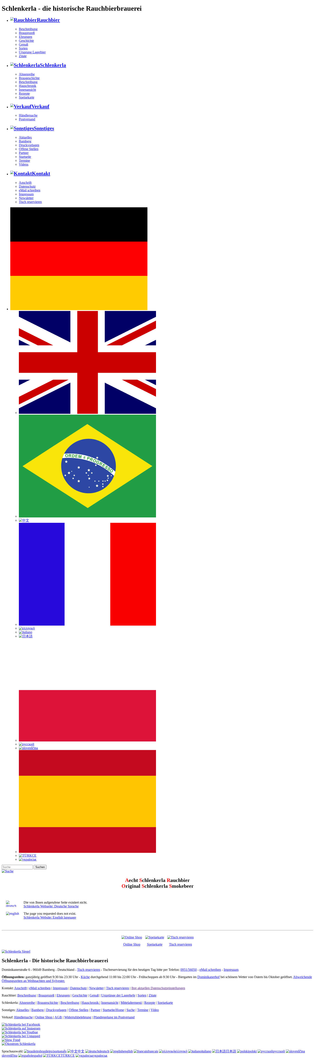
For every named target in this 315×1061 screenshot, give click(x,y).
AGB (58, 1017)
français (153, 1051)
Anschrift (25, 182)
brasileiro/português (53, 1051)
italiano (206, 1051)
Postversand (27, 119)
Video (155, 1010)
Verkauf (40, 106)
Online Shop (131, 944)
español (37, 1055)
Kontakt (41, 173)
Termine (24, 160)
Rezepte (24, 93)
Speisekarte (26, 97)
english (128, 1051)
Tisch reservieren (30, 202)
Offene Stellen (28, 149)
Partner (23, 153)
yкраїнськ (100, 1055)
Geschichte (26, 40)
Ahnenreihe (27, 74)
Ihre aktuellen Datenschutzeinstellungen (158, 988)
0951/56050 (188, 969)
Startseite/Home (113, 1010)
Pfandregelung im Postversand (114, 1017)
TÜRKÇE (68, 1055)
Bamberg (25, 141)
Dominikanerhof (208, 977)
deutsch (104, 1051)
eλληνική (181, 1051)
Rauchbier (48, 20)
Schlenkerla (53, 65)
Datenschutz (27, 186)
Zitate (23, 56)
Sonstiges (44, 128)
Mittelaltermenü (131, 1002)
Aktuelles (25, 137)
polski (253, 1051)
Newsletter (26, 198)
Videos (23, 164)
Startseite (25, 156)
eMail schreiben (29, 190)
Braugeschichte (29, 78)
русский (279, 1051)
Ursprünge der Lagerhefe (118, 995)
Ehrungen (25, 37)
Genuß (23, 44)
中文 (81, 1051)
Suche (130, 1010)
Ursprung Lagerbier (32, 52)
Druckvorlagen (29, 145)
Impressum (26, 194)
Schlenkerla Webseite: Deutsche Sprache (51, 906)
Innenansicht (27, 89)
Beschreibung (28, 29)
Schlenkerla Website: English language (50, 917)
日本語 (231, 1051)
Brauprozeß (27, 33)
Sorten (23, 48)
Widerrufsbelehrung (77, 1017)
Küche (85, 977)
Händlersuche (28, 115)
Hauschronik (27, 86)
